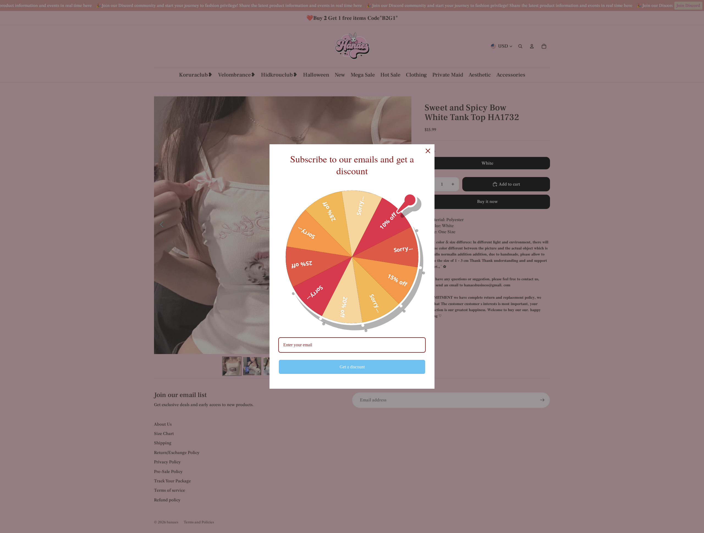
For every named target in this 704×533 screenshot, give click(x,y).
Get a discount (352, 367)
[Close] (428, 150)
